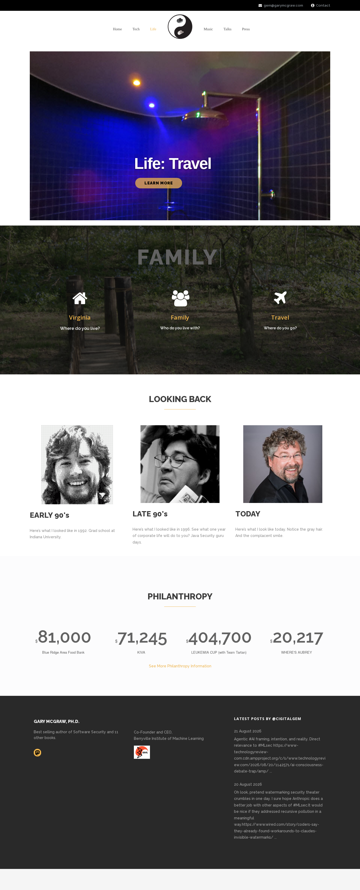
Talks (227, 29)
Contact (323, 5)
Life (153, 29)
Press (246, 29)
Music (208, 29)
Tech (136, 29)
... (271, 771)
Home (117, 29)
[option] (80, 312)
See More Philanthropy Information (180, 666)
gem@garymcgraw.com (283, 5)
